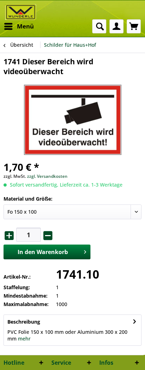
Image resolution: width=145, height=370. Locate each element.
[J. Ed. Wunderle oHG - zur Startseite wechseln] (20, 12)
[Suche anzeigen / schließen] (99, 26)
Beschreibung (23, 321)
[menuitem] (18, 26)
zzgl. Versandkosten (47, 176)
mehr (24, 338)
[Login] (116, 26)
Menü (25, 26)
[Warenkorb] (134, 26)
